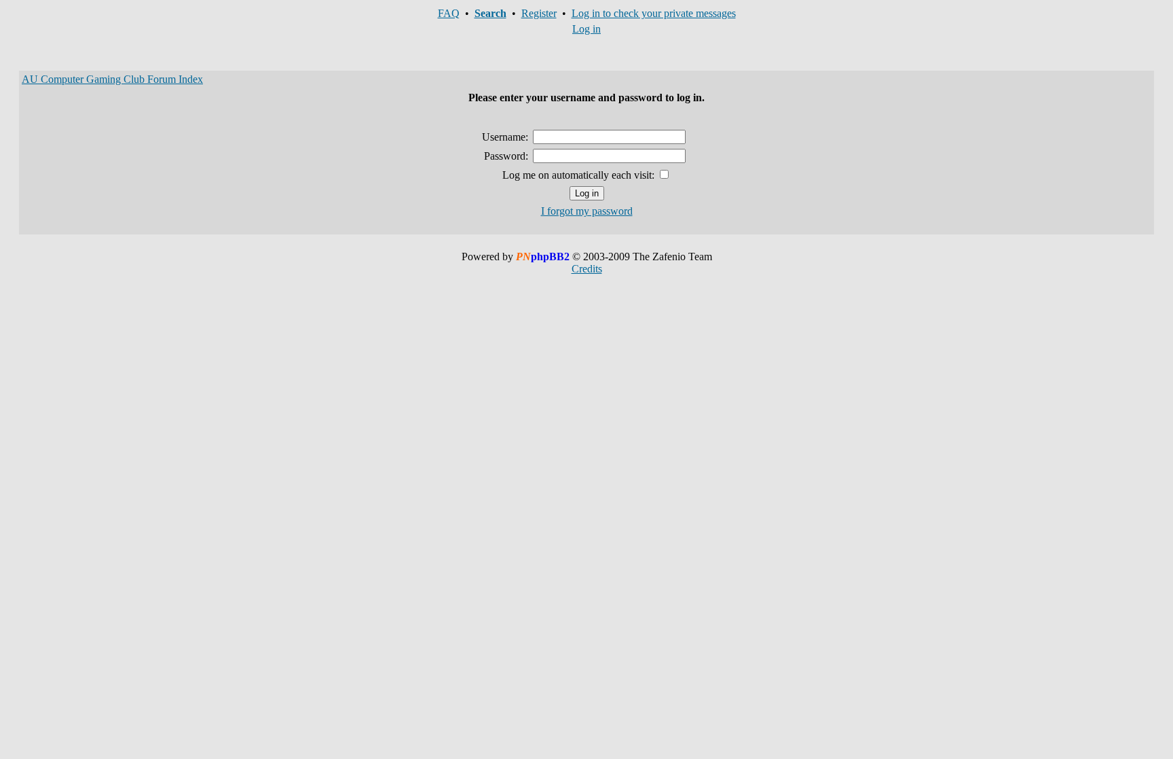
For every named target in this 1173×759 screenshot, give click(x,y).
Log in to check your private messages (654, 13)
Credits (587, 269)
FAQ (449, 13)
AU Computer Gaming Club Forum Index (112, 79)
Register (539, 13)
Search (490, 13)
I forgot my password (587, 211)
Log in (586, 29)
